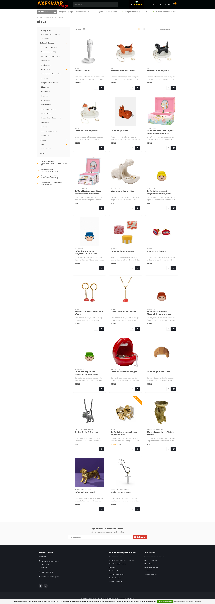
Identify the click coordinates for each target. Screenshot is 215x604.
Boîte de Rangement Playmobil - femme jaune (159, 192)
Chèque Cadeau (45, 149)
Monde (45, 136)
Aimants (45, 100)
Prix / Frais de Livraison (117, 564)
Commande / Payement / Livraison (121, 560)
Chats (44, 96)
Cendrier (45, 61)
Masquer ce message (165, 601)
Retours (112, 567)
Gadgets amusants (49, 83)
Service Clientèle (115, 578)
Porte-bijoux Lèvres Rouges (124, 371)
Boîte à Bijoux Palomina (122, 251)
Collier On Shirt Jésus (121, 492)
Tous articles (44, 39)
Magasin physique (66, 12)
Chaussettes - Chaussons (51, 118)
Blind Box (45, 65)
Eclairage (43, 140)
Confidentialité (114, 571)
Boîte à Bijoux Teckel (85, 492)
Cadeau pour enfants (50, 56)
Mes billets (148, 564)
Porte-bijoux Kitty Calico (87, 130)
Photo (44, 78)
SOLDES (42, 153)
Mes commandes (150, 560)
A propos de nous (115, 557)
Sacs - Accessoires (49, 131)
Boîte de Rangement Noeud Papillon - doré (124, 433)
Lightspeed (114, 598)
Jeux (44, 127)
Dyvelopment (130, 598)
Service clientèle (82, 12)
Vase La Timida (82, 70)
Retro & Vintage (48, 109)
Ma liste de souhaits (151, 567)
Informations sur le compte (154, 557)
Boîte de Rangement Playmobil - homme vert (86, 373)
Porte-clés (46, 114)
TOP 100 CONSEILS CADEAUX (50, 34)
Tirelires (45, 122)
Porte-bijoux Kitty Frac (158, 70)
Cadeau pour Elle (49, 47)
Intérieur (43, 144)
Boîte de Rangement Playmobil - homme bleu (86, 252)
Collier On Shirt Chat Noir (87, 432)
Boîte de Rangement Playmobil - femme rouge (159, 312)
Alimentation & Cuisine (50, 74)
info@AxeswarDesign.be (50, 577)
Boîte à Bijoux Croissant (158, 371)
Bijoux (45, 87)
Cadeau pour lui (48, 52)
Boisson (45, 69)
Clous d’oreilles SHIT (156, 251)
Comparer (148, 571)
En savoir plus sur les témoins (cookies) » (187, 601)
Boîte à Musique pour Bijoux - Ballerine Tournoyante (161, 132)
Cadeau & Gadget (47, 43)
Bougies (45, 91)
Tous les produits (150, 574)
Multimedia (46, 105)
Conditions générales (116, 574)
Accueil (39, 17)
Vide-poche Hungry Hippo (123, 191)
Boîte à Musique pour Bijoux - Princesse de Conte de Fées (89, 192)
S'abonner (141, 537)
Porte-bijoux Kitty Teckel (123, 70)
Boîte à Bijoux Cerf (120, 130)
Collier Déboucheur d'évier (123, 311)
